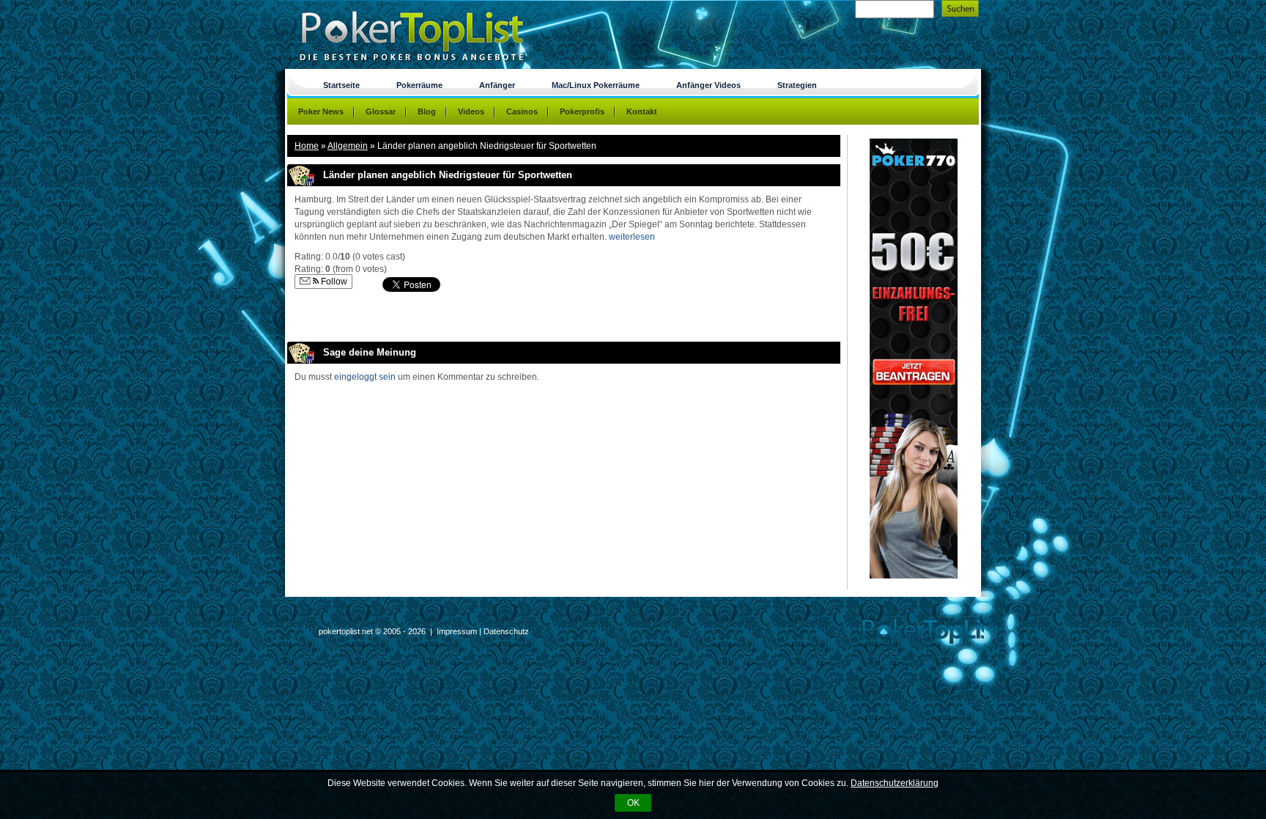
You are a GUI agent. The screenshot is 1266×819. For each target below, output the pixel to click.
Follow (333, 281)
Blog (427, 111)
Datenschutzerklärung (895, 783)
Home (307, 146)
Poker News (321, 111)
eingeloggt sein (365, 377)
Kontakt (641, 111)
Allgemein (347, 146)
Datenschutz (506, 631)
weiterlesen (632, 237)
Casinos (522, 111)
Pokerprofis (582, 111)
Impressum (457, 631)
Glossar (381, 111)
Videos (471, 111)
